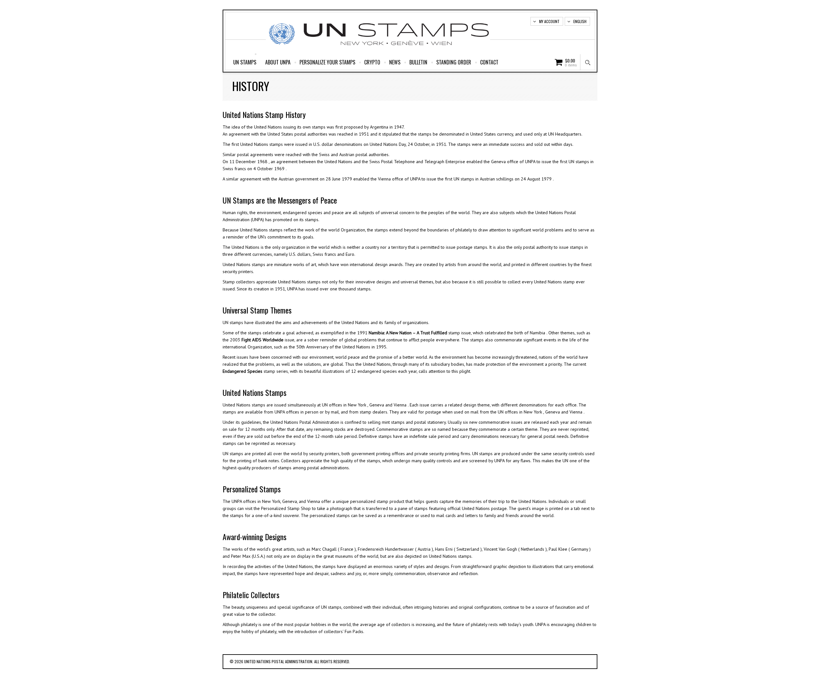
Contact (489, 62)
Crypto (372, 62)
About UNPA (278, 62)
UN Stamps (244, 62)
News (394, 62)
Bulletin (418, 62)
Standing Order (453, 62)
